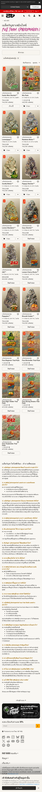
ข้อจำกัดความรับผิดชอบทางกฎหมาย (29, 784)
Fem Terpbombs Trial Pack (9, 444)
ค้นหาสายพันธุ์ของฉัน (28, 713)
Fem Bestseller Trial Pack (31, 360)
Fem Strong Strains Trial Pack (30, 402)
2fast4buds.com (12, 774)
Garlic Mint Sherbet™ (9, 95)
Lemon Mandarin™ (9, 228)
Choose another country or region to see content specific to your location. (18, 2)
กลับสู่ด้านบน (20, 700)
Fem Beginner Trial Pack (10, 360)
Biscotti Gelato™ (28, 316)
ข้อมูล (5, 758)
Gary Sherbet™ (27, 228)
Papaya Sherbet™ (28, 184)
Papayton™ (6, 316)
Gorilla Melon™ (7, 184)
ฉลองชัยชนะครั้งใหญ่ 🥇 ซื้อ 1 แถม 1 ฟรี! (20, 11)
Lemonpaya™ (7, 139)
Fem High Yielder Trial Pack (10, 402)
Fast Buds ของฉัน (9, 753)
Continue (35, 7)
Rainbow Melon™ (28, 139)
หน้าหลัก (6, 20)
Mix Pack (25, 95)
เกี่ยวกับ (5, 763)
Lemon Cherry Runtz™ (30, 272)
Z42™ (4, 272)
